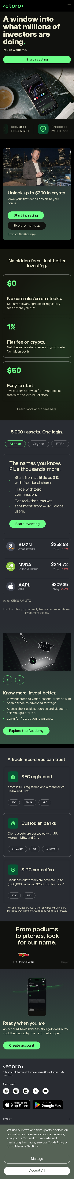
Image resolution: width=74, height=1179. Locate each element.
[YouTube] (46, 1091)
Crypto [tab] (38, 444)
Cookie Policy (56, 1142)
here (53, 409)
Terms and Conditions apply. (22, 234)
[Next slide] (19, 679)
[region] (37, 1152)
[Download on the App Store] (16, 1104)
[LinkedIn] (26, 1091)
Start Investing (27, 524)
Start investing (37, 59)
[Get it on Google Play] (48, 1104)
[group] (37, 686)
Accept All (37, 1170)
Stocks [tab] (15, 444)
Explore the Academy (26, 731)
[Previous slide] (7, 679)
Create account (21, 1045)
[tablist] (37, 443)
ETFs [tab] (60, 444)
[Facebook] (6, 1091)
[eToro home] (13, 5)
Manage (37, 1159)
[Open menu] (69, 6)
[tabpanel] (37, 534)
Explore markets (27, 226)
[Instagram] (16, 1091)
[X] (36, 1091)
